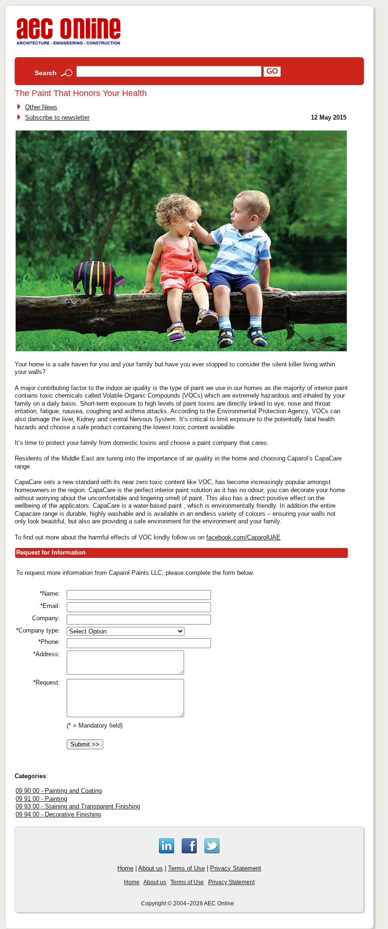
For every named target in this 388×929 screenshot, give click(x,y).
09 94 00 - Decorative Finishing (58, 814)
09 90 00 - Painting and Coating (59, 790)
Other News (41, 107)
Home (125, 868)
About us (150, 868)
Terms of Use (186, 868)
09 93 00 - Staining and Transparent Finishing (78, 806)
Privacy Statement (235, 868)
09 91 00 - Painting (41, 798)
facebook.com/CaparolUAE (243, 537)
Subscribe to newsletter (57, 117)
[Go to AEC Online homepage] (69, 44)
